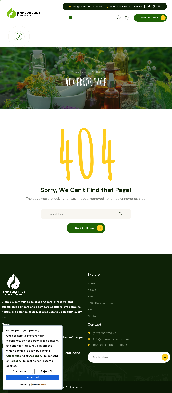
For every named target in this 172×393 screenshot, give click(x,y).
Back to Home (84, 228)
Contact (93, 316)
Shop (91, 296)
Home (91, 283)
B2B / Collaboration (100, 303)
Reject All (46, 371)
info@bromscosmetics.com (88, 6)
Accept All (32, 377)
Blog (90, 309)
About (92, 290)
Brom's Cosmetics (71, 387)
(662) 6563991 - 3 (104, 333)
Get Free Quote (149, 17)
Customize (19, 371)
